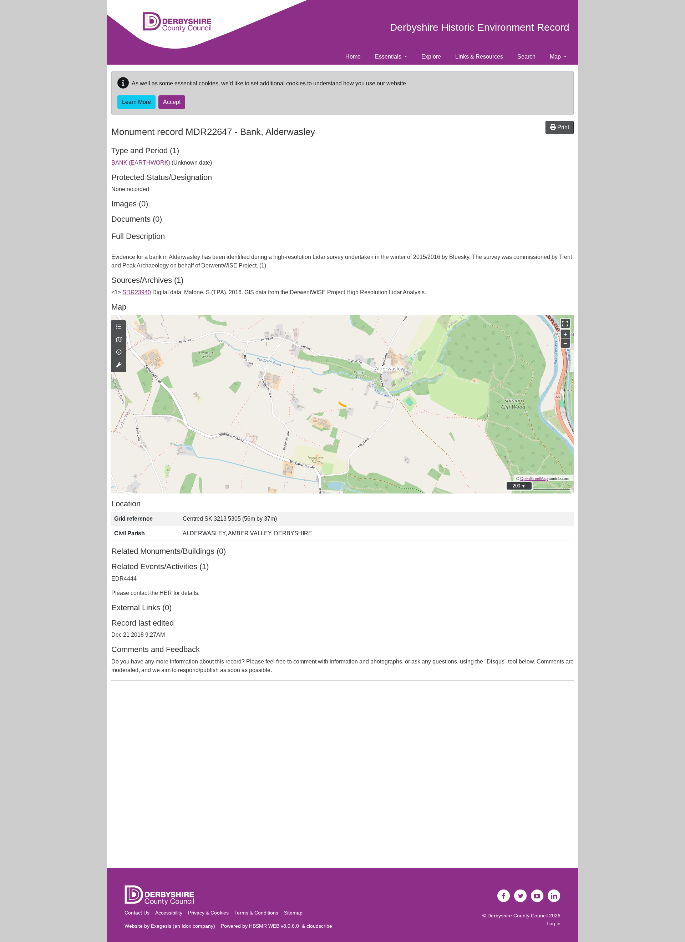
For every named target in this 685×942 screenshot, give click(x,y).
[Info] (119, 352)
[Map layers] (119, 327)
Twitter (520, 896)
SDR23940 (136, 292)
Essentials (389, 57)
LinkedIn (554, 896)
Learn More (136, 102)
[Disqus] (342, 775)
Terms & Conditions (256, 913)
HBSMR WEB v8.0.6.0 (275, 926)
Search (526, 57)
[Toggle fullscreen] (565, 323)
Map (556, 57)
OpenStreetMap (534, 478)
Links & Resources (479, 57)
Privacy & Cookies (208, 913)
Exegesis (161, 926)
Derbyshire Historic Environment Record (479, 27)
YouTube (537, 896)
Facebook (503, 896)
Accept (172, 102)
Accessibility (168, 913)
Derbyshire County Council (517, 915)
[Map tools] (119, 365)
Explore (431, 57)
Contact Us (137, 913)
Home (353, 57)
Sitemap (293, 913)
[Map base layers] (119, 340)
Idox (186, 926)
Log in (553, 923)
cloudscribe (319, 926)
